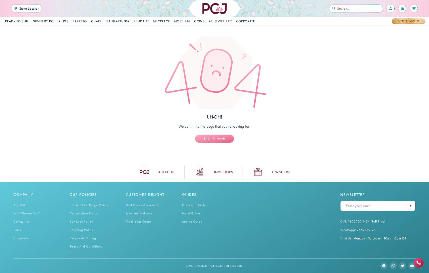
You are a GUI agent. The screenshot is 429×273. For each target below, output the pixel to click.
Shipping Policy (81, 230)
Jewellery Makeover (140, 213)
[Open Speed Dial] (419, 263)
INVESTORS (223, 172)
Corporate (20, 238)
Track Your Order (138, 221)
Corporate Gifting (83, 238)
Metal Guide (191, 213)
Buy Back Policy (81, 221)
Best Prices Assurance (142, 205)
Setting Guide (192, 221)
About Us (20, 205)
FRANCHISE (282, 172)
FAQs (17, 230)
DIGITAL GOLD (408, 21)
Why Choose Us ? (26, 213)
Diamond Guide (194, 205)
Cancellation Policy (84, 213)
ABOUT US (166, 172)
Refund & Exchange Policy (89, 205)
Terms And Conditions (86, 246)
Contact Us (21, 221)
